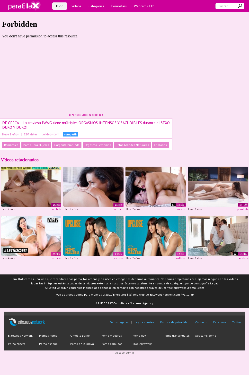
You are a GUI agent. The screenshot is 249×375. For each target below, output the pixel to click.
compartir (70, 134)
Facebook (219, 322)
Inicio (59, 6)
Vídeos (76, 6)
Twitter (236, 322)
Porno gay (139, 335)
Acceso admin (124, 352)
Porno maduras (111, 335)
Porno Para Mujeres (36, 145)
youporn (118, 258)
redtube (56, 258)
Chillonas (160, 145)
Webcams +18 (144, 6)
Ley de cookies (144, 322)
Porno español (49, 344)
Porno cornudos (111, 344)
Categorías (96, 6)
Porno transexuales (177, 335)
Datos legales (119, 322)
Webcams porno (205, 335)
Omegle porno (80, 335)
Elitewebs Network (20, 335)
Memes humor (48, 335)
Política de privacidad (174, 322)
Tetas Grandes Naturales (132, 145)
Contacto (201, 322)
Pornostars (119, 6)
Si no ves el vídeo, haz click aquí (86, 114)
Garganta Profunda (67, 145)
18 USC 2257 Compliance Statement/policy (124, 303)
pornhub (56, 209)
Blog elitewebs (142, 344)
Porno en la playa (82, 344)
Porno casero (17, 344)
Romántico (11, 145)
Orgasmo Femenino (98, 145)
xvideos (181, 209)
